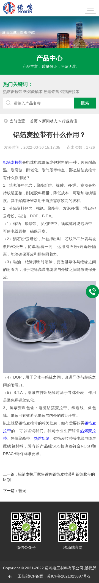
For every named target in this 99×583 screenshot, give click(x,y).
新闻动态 (49, 121)
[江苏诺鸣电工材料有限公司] (17, 8)
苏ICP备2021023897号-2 (68, 576)
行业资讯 (69, 121)
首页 (34, 121)
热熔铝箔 (51, 91)
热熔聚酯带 (33, 91)
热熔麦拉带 (12, 91)
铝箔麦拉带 (69, 91)
